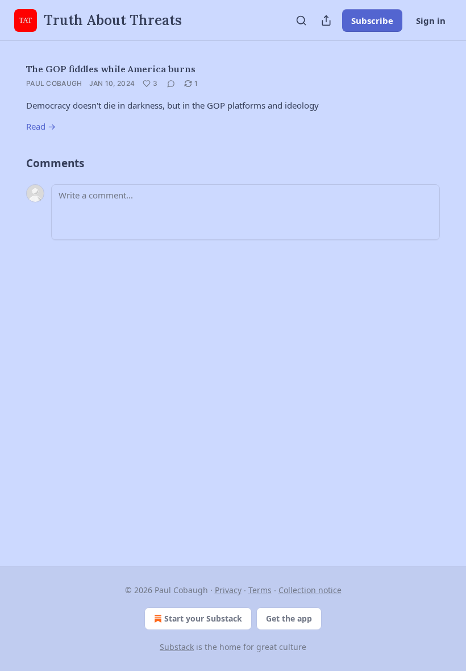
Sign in (431, 20)
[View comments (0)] (171, 83)
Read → (41, 126)
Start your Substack (203, 618)
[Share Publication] (326, 20)
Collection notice (310, 590)
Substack (177, 646)
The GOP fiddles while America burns (110, 68)
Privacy (228, 590)
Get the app (289, 618)
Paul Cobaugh (54, 83)
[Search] (301, 20)
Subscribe (372, 20)
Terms (260, 590)
